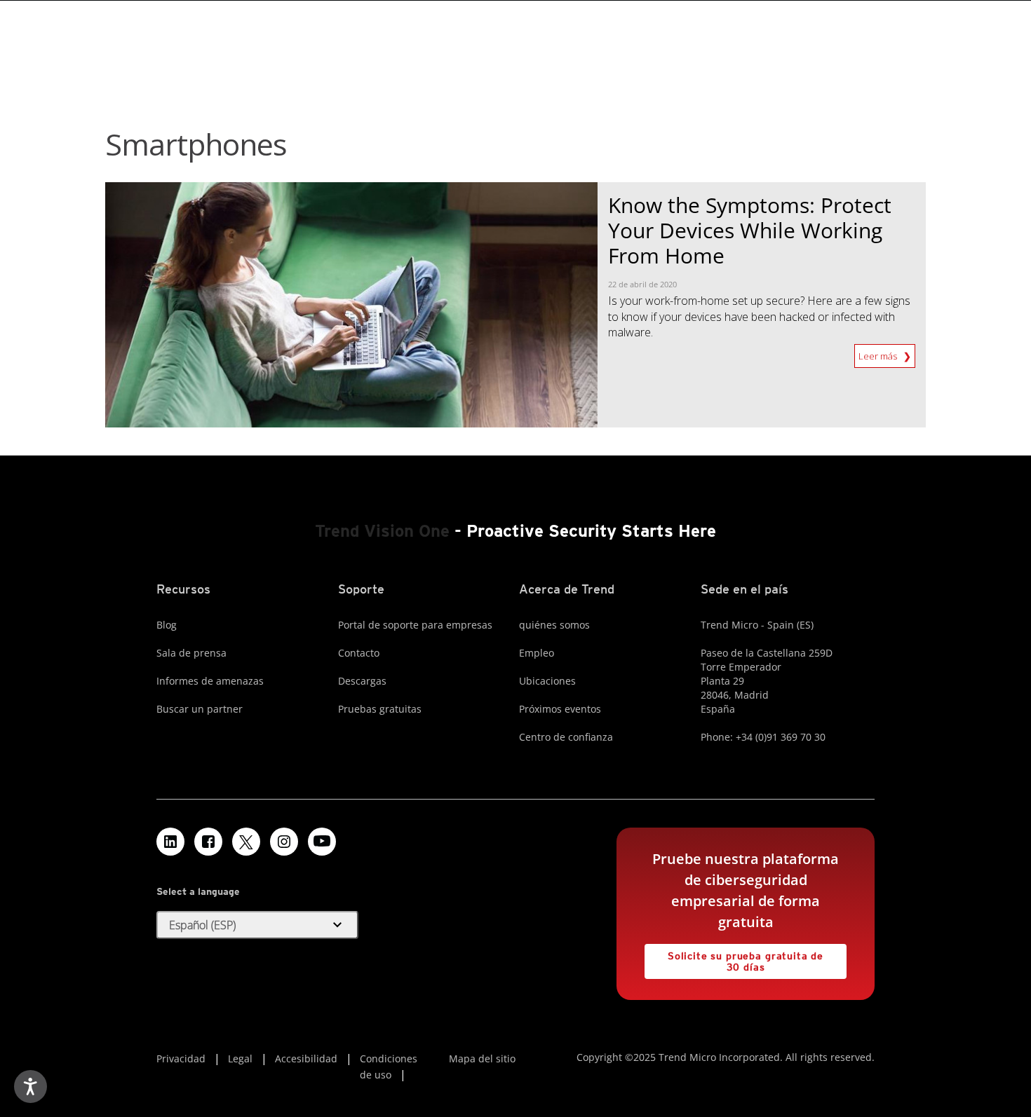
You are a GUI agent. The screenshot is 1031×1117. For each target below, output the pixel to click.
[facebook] (208, 842)
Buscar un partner (199, 708)
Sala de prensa (191, 652)
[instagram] (284, 842)
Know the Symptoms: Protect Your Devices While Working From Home (749, 230)
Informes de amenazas (210, 680)
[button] (257, 925)
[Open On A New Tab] (246, 842)
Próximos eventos (560, 708)
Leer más (878, 353)
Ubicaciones (547, 680)
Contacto (358, 652)
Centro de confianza (566, 736)
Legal (240, 1058)
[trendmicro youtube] (322, 842)
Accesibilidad (306, 1058)
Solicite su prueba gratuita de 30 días (734, 958)
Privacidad (180, 1058)
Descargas (362, 680)
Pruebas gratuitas (380, 708)
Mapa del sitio (482, 1058)
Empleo (536, 652)
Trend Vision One (382, 531)
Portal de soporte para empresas (415, 624)
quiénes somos (554, 624)
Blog (166, 624)
